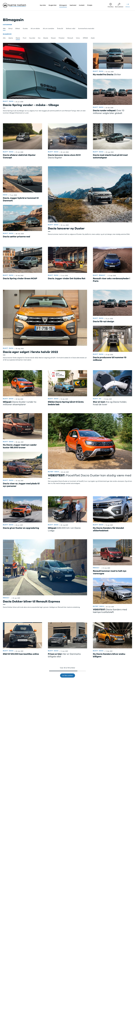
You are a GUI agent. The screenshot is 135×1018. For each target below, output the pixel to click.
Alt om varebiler (48, 29)
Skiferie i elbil (70, 29)
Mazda (45, 38)
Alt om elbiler (35, 29)
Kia (39, 38)
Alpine (10, 38)
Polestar (62, 38)
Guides (25, 29)
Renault (70, 38)
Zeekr (93, 38)
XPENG (85, 38)
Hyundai (32, 38)
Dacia (18, 38)
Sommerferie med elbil (86, 29)
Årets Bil (60, 29)
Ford (24, 38)
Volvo (78, 38)
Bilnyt (10, 29)
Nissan (53, 38)
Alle (4, 29)
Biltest (17, 29)
